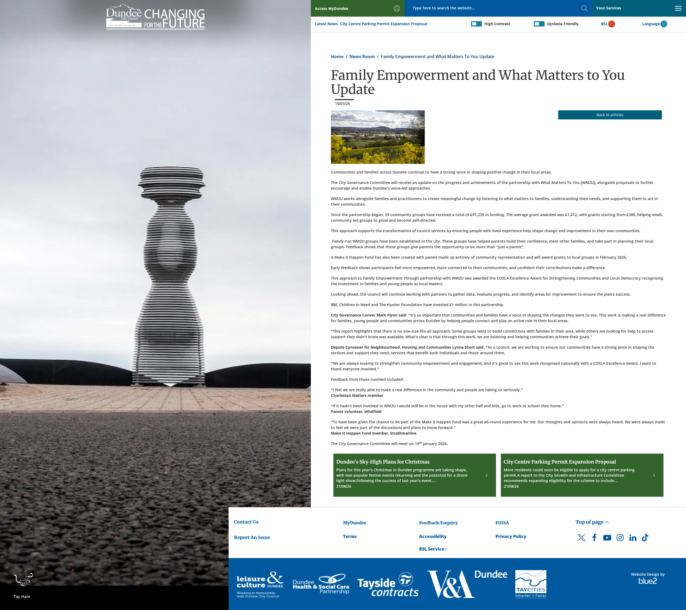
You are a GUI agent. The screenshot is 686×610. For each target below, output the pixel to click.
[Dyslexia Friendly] (539, 24)
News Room (362, 56)
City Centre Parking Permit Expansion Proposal (383, 23)
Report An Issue (252, 537)
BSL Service (431, 549)
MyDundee (354, 522)
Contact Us (246, 522)
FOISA (502, 522)
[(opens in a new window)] (261, 584)
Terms (350, 536)
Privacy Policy (510, 536)
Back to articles (610, 114)
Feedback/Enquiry (438, 522)
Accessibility (433, 536)
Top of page (590, 522)
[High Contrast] (476, 24)
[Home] (155, 15)
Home (337, 56)
